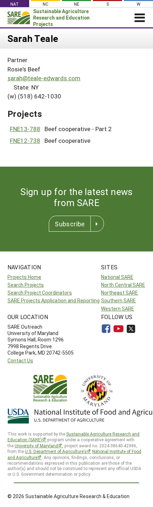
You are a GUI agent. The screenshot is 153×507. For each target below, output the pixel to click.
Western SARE (117, 308)
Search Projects (25, 284)
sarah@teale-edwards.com (43, 78)
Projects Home (24, 277)
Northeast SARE (119, 292)
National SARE (117, 277)
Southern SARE (118, 300)
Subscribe (70, 224)
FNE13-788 (25, 129)
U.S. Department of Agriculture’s (56, 451)
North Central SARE (123, 284)
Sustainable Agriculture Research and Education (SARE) (73, 437)
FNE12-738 (25, 140)
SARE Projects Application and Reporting (53, 300)
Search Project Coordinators (39, 292)
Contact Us (20, 360)
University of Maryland (36, 445)
